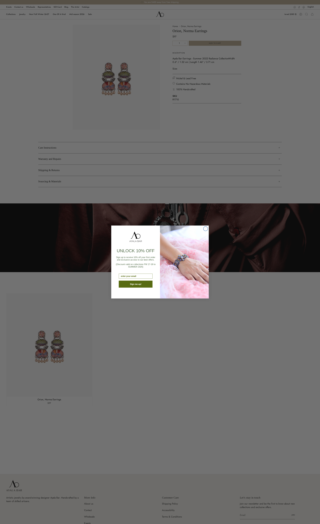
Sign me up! (135, 284)
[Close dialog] (205, 229)
